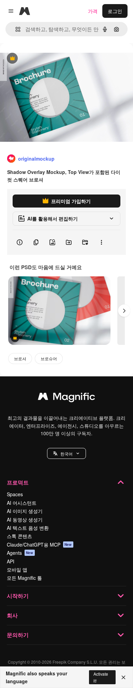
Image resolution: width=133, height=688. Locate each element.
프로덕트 (18, 482)
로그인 (115, 11)
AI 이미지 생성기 (25, 511)
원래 (39, 58)
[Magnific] (66, 398)
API (10, 561)
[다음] (124, 310)
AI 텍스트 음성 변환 (28, 527)
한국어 (66, 453)
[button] (66, 453)
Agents (20, 552)
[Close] (123, 677)
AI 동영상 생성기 (25, 519)
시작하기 (18, 596)
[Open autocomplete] (15, 29)
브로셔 (20, 358)
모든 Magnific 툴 (24, 577)
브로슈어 (49, 358)
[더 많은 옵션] (101, 242)
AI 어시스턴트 (21, 502)
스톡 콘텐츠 (19, 536)
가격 (93, 11)
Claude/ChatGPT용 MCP (39, 544)
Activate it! (100, 677)
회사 (12, 615)
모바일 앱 (17, 569)
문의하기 (18, 635)
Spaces (15, 494)
